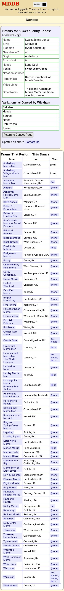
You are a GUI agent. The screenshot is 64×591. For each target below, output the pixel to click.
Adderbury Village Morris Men (11, 173)
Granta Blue (10, 340)
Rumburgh (9, 510)
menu (38, 4)
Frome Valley (10, 316)
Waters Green (11, 545)
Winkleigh (8, 576)
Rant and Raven (8, 500)
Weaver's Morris (8, 551)
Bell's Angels (10, 201)
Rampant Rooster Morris (11, 493)
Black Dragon (10, 241)
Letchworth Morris (9, 442)
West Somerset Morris (12, 558)
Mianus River (10, 456)
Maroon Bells (10, 452)
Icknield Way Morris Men (10, 409)
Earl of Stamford (8, 285)
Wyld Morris (10, 585)
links (53, 247)
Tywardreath (10, 541)
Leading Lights (11, 436)
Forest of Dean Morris (11, 310)
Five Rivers (9, 304)
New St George (12, 474)
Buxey (6, 260)
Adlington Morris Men (9, 182)
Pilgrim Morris (11, 483)
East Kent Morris (8, 292)
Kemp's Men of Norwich (11, 416)
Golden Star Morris (10, 333)
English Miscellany (9, 299)
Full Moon (9, 327)
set (52, 181)
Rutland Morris (11, 514)
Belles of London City (10, 215)
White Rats (9, 564)
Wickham (8, 568)
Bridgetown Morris (9, 255)
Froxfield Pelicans (8, 322)
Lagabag (8, 432)
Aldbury (7, 187)
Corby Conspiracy (9, 273)
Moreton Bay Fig (10, 462)
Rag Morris (9, 487)
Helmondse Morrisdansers (11, 395)
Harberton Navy (9, 368)
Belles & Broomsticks (10, 207)
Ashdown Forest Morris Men (10, 194)
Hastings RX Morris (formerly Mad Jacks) (11, 385)
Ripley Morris (10, 506)
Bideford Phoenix (8, 232)
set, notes (54, 340)
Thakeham (9, 530)
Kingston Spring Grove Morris (10, 425)
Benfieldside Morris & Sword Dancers (12, 223)
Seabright (8, 518)
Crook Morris (10, 279)
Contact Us (32, 142)
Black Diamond (11, 237)
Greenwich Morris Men (9, 347)
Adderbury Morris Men (9, 165)
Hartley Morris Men (11, 375)
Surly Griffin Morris (10, 524)
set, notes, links (54, 357)
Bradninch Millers (9, 248)
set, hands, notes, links (55, 577)
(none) (54, 187)
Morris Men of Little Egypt (11, 469)
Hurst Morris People (10, 402)
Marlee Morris (11, 447)
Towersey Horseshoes (10, 536)
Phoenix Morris (11, 479)
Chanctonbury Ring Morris (11, 266)
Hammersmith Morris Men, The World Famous (11, 357)
